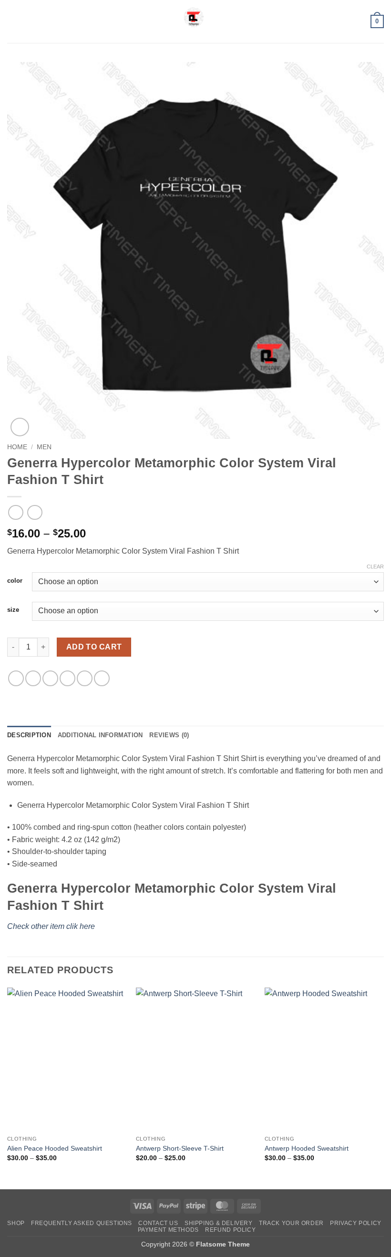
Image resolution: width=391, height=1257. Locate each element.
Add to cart (94, 647)
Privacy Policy (355, 1223)
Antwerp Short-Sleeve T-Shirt (180, 1148)
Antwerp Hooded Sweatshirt (307, 1148)
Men (44, 447)
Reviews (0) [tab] (169, 735)
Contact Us (158, 1223)
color (14, 580)
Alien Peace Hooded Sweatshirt (54, 1148)
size (13, 610)
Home (17, 447)
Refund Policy (230, 1229)
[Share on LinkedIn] (102, 678)
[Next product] (15, 512)
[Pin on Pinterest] (85, 678)
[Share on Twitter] (50, 678)
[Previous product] (34, 512)
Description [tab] (29, 735)
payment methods (168, 1229)
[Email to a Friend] (67, 678)
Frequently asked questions (81, 1223)
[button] (13, 21)
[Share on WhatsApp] (16, 678)
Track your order (291, 1223)
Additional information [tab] (100, 735)
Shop (15, 1223)
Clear (375, 566)
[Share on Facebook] (33, 678)
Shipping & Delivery (219, 1223)
